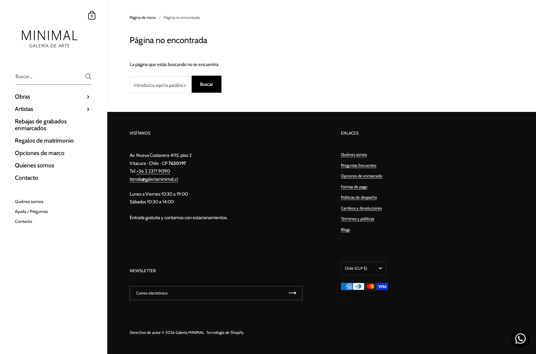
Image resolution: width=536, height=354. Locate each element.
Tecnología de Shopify (225, 332)
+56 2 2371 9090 (153, 171)
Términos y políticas (357, 218)
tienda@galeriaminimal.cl (154, 179)
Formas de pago (354, 186)
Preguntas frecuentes (358, 165)
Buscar (206, 84)
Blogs (345, 229)
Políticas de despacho (359, 197)
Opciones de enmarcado (361, 175)
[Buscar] (88, 76)
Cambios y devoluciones (361, 208)
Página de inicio (143, 17)
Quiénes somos (354, 154)
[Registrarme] (292, 293)
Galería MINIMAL (190, 332)
